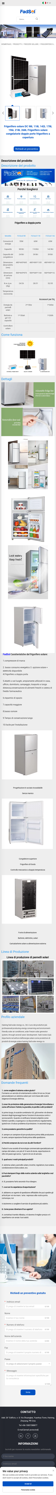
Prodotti (17, 44)
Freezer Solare (31, 44)
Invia (28, 1392)
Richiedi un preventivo (26, 149)
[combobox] (28, 1364)
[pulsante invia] (36, 19)
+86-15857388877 (29, 1425)
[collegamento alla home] (28, 11)
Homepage (6, 44)
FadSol (7, 654)
